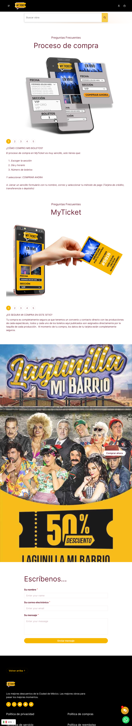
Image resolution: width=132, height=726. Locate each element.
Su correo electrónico (36, 602)
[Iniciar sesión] (118, 5)
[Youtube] (20, 704)
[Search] (105, 17)
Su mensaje (31, 615)
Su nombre (30, 589)
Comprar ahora (114, 453)
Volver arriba (16, 670)
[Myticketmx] (20, 6)
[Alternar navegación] (8, 5)
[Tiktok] (31, 704)
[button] (124, 5)
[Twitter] (14, 704)
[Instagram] (25, 704)
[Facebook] (8, 704)
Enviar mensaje (66, 640)
